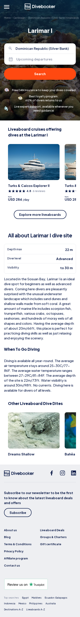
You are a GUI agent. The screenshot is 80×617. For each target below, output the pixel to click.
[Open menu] (6, 7)
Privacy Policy (14, 551)
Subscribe (18, 513)
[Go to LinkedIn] (73, 473)
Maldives (37, 597)
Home (7, 17)
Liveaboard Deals (52, 530)
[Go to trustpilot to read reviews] (40, 584)
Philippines (35, 603)
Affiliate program (16, 558)
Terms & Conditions (18, 544)
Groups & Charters (53, 537)
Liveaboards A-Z (35, 609)
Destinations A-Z (13, 609)
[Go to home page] (40, 6)
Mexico (22, 603)
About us (10, 530)
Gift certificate (50, 544)
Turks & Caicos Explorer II (29, 186)
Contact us (12, 565)
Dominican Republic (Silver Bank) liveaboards (53, 17)
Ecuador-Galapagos (56, 597)
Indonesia (9, 603)
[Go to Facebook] (51, 473)
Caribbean (19, 17)
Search (40, 74)
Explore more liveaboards (40, 214)
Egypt (25, 597)
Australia (51, 603)
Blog (7, 537)
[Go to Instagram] (62, 473)
